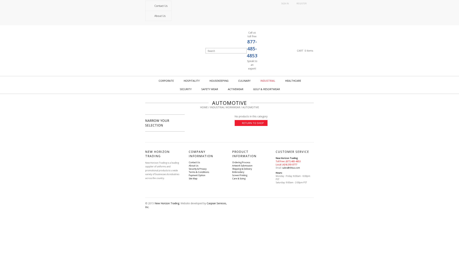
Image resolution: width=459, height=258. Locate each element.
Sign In (285, 3)
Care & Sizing (238, 178)
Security (185, 89)
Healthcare (293, 80)
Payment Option (197, 175)
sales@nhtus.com (291, 167)
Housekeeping (218, 80)
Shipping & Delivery (242, 168)
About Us (160, 16)
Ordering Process (241, 162)
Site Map (193, 178)
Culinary (244, 80)
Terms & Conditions (199, 172)
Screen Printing (239, 175)
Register (302, 3)
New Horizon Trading (167, 203)
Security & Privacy (198, 168)
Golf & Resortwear (266, 89)
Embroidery (238, 172)
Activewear (235, 89)
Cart (305, 50)
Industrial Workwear (225, 107)
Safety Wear (209, 89)
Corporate (166, 80)
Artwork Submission (242, 165)
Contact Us (161, 6)
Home (204, 107)
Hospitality (192, 80)
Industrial (267, 80)
